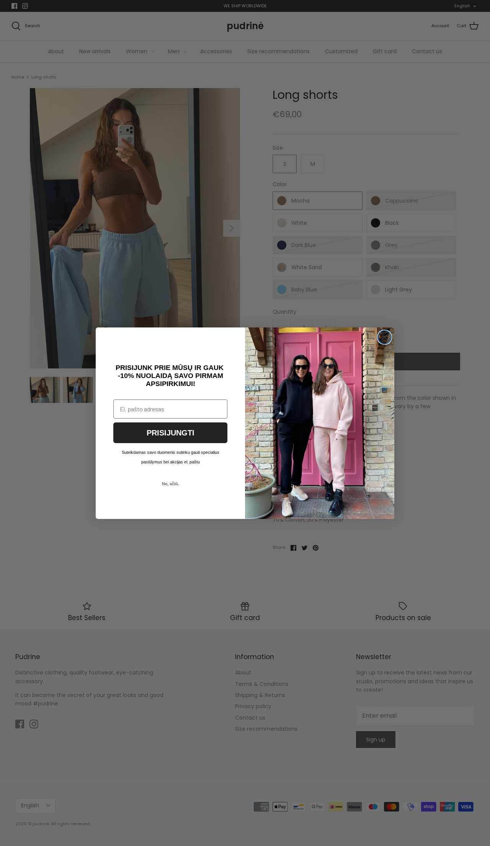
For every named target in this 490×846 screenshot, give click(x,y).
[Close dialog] (384, 337)
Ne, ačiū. (170, 483)
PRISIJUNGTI (170, 433)
